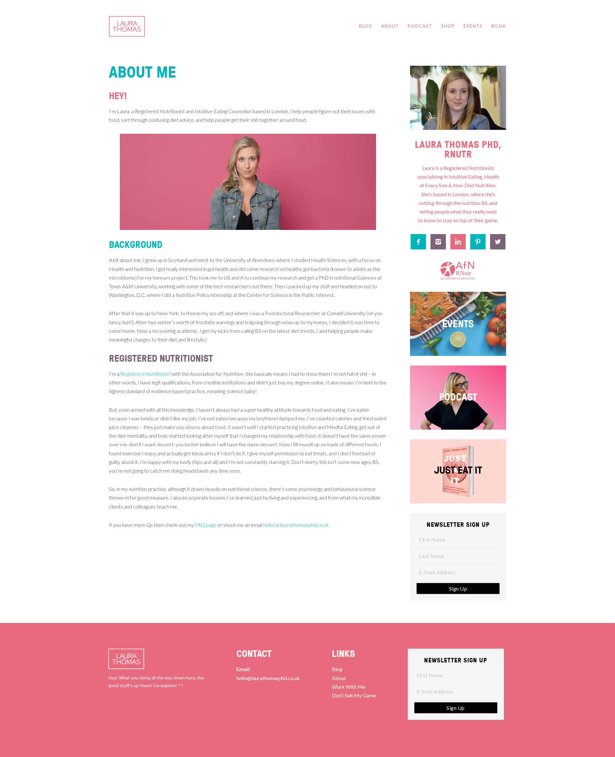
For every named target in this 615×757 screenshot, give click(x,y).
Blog (337, 669)
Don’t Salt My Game (354, 695)
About (339, 678)
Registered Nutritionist (145, 374)
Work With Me (348, 687)
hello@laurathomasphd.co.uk (268, 678)
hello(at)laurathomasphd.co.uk (296, 525)
